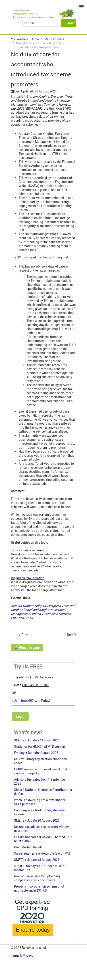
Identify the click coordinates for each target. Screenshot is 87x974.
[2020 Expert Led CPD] (32, 937)
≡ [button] (81, 7)
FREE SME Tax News (39, 677)
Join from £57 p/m (27, 700)
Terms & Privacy (22, 955)
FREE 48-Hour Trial (35, 685)
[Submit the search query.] (70, 23)
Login (20, 716)
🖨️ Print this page (26, 647)
